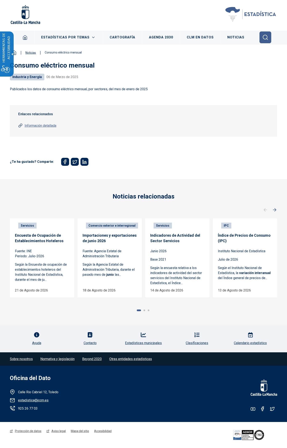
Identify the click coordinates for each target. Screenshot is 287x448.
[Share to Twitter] (75, 162)
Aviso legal (58, 431)
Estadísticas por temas (65, 37)
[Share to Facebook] (65, 162)
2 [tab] (144, 310)
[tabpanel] (42, 257)
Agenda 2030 (161, 37)
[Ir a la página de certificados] (254, 435)
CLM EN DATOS (200, 37)
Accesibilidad (103, 431)
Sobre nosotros (21, 359)
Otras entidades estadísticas (130, 359)
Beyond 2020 (92, 359)
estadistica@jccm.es (33, 400)
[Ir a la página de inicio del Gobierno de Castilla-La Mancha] (25, 14)
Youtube (253, 408)
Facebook (262, 408)
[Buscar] (265, 37)
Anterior (265, 210)
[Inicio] (251, 14)
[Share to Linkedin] (84, 162)
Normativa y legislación (57, 359)
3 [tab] (148, 310)
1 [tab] (139, 310)
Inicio (25, 37)
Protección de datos (28, 431)
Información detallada (40, 126)
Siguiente (274, 210)
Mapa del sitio (80, 431)
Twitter (272, 408)
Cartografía (122, 37)
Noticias (235, 37)
